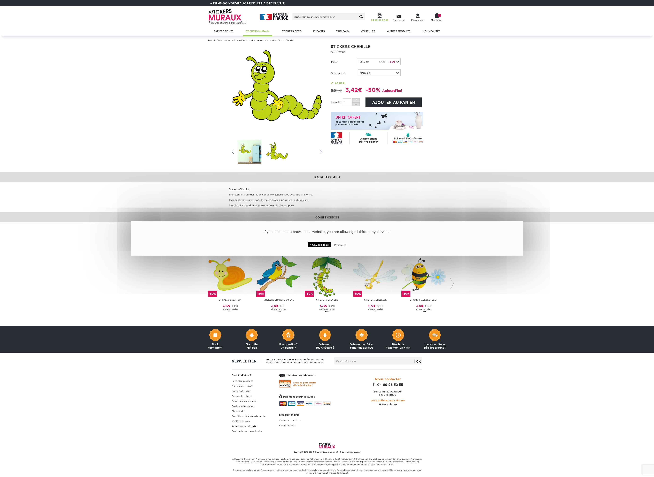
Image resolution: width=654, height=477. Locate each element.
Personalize (340, 245)
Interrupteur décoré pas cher (274, 464)
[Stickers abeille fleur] (423, 274)
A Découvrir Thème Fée (243, 459)
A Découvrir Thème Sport (325, 464)
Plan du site (238, 411)
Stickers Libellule (375, 300)
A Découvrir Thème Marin (300, 464)
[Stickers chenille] (327, 274)
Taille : (334, 62)
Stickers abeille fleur (424, 300)
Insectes (272, 40)
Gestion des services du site (247, 431)
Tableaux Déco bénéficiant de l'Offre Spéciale (397, 461)
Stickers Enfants (241, 40)
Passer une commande (244, 401)
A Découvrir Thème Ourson (380, 464)
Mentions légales (241, 421)
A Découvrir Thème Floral (267, 459)
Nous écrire (389, 404)
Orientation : (338, 73)
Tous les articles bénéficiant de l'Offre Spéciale (319, 461)
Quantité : (336, 102)
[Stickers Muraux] (230, 16)
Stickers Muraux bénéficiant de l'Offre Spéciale (302, 459)
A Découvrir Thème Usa (285, 461)
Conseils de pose (241, 391)
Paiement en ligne (241, 396)
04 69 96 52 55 (389, 385)
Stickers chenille (327, 300)
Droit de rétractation (243, 406)
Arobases (355, 452)
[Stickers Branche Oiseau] (278, 274)
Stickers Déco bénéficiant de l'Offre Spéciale (389, 459)
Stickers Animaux (258, 40)
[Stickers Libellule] (375, 274)
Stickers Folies (286, 425)
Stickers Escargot (230, 300)
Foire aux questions (242, 381)
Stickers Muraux (224, 40)
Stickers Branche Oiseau (278, 300)
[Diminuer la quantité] (356, 104)
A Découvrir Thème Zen (262, 461)
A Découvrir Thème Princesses (352, 464)
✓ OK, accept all (319, 244)
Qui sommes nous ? (242, 386)
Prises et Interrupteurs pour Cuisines (358, 461)
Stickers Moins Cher (289, 420)
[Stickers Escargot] (230, 274)
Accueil (211, 40)
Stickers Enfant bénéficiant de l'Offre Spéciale (346, 459)
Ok (418, 361)
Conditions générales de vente (248, 416)
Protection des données (245, 426)
